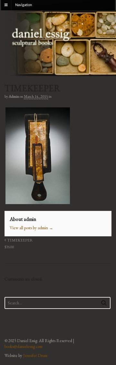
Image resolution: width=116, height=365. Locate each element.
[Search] (104, 302)
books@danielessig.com (24, 346)
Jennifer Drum (35, 355)
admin (14, 96)
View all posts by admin (31, 228)
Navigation (23, 5)
